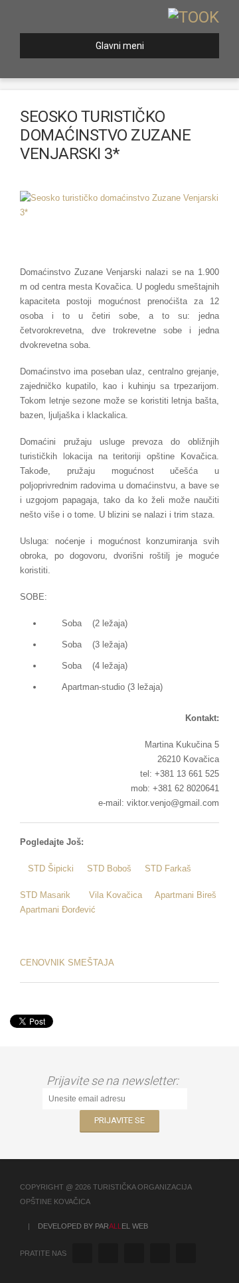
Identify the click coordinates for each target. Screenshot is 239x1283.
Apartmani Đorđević (58, 910)
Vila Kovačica (115, 895)
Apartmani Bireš (185, 895)
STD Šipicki (51, 868)
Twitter (82, 1253)
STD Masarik (45, 895)
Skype (186, 1253)
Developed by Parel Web (93, 1226)
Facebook (108, 1253)
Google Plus (134, 1253)
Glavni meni (120, 45)
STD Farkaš (168, 868)
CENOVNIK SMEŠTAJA (67, 963)
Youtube (160, 1253)
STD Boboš (109, 868)
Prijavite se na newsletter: (115, 1081)
